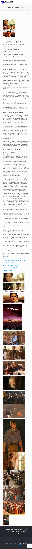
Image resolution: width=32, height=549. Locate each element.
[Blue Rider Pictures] (7, 2)
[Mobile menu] (30, 2)
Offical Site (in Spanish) (8, 270)
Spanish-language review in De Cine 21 (11, 265)
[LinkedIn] (15, 546)
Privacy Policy (13, 544)
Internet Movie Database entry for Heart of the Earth (14, 260)
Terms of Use (19, 544)
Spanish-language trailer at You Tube (10, 267)
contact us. (16, 533)
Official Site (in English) (8, 262)
